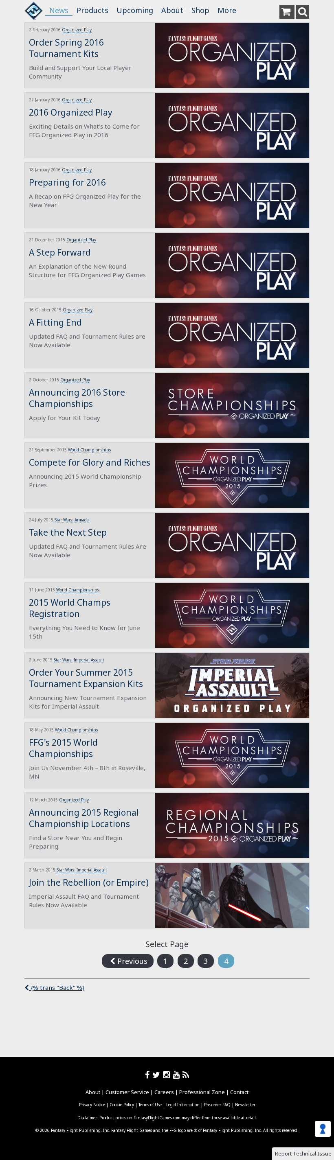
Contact (239, 1092)
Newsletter (245, 1104)
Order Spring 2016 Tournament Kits (66, 48)
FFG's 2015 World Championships (63, 748)
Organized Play (77, 30)
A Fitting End (55, 322)
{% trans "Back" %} (56, 987)
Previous (131, 961)
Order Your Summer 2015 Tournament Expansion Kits (86, 678)
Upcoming (134, 10)
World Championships (89, 450)
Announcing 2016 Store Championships (77, 398)
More (227, 10)
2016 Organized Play (70, 112)
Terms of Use (150, 1104)
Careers (164, 1092)
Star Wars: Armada (72, 520)
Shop (200, 10)
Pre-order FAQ (217, 1104)
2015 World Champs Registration (69, 608)
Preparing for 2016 (67, 182)
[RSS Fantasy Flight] (185, 1074)
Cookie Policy (122, 1104)
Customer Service (127, 1092)
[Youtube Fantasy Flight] (177, 1074)
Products (92, 10)
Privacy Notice (92, 1104)
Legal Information (183, 1104)
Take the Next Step (68, 532)
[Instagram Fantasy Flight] (168, 1074)
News (58, 10)
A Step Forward (60, 252)
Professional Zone (202, 1092)
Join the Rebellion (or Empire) (89, 882)
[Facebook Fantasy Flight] (148, 1074)
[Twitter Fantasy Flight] (157, 1074)
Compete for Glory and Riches (89, 462)
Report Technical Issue (303, 1153)
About (172, 10)
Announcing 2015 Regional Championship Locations (84, 818)
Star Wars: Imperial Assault (79, 660)
